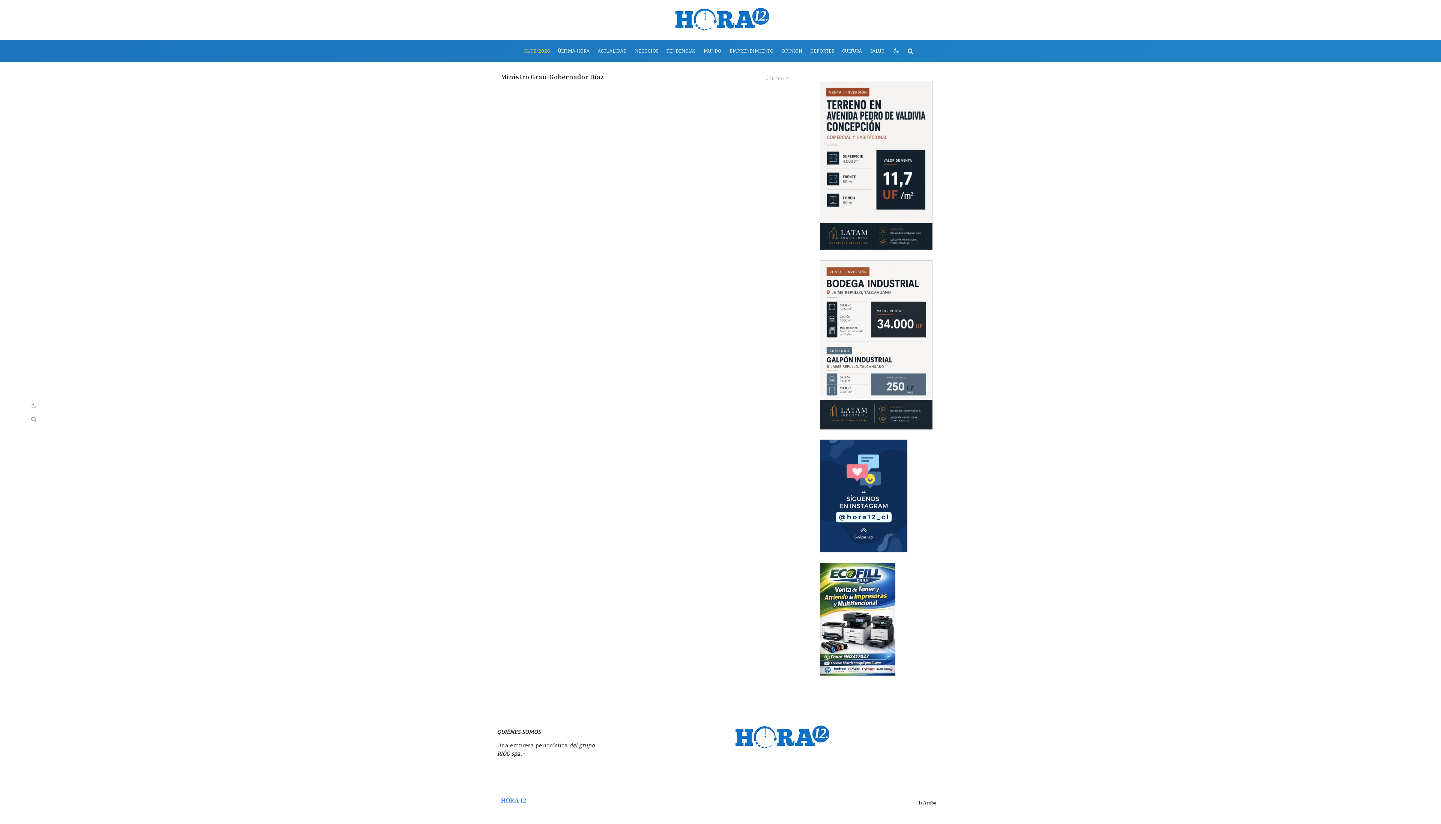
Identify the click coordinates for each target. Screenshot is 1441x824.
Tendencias (680, 51)
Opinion (792, 51)
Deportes (822, 51)
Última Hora (574, 51)
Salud (877, 51)
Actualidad (612, 51)
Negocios (646, 51)
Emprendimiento (751, 51)
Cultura (852, 51)
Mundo (712, 51)
